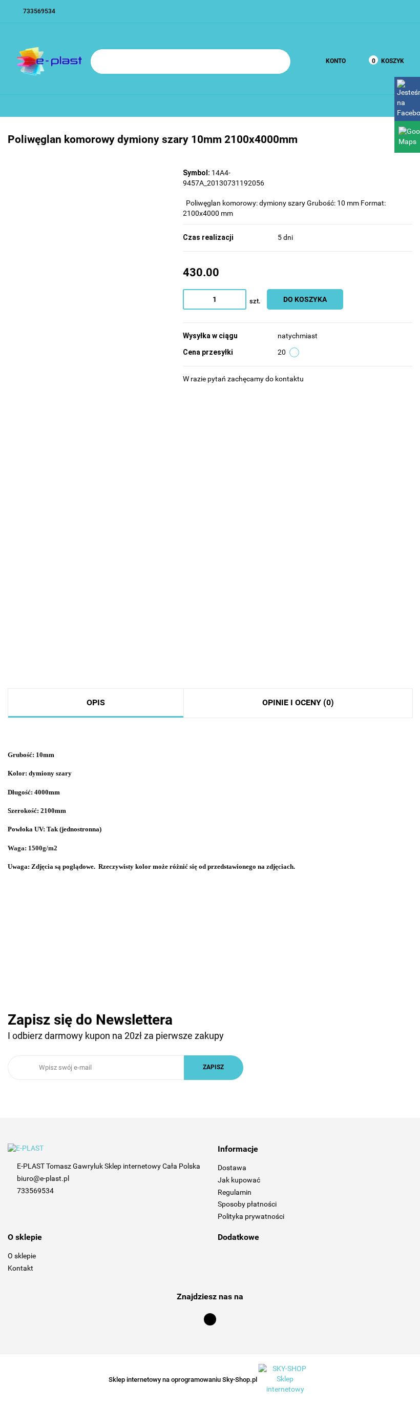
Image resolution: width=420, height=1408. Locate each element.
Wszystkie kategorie (51, 110)
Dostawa (232, 1168)
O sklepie (22, 1256)
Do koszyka (305, 299)
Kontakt (20, 1268)
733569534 (35, 1191)
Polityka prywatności (251, 1216)
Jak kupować (239, 1180)
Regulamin (234, 1192)
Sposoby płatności (247, 1204)
